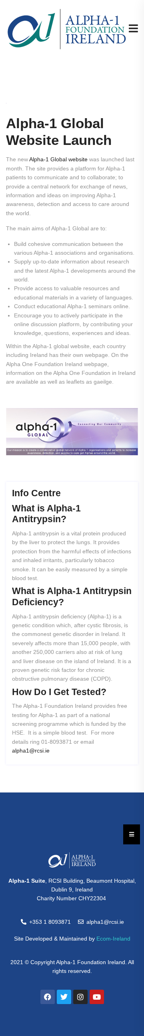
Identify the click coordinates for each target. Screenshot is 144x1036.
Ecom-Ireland (113, 938)
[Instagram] (80, 997)
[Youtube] (97, 997)
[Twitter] (64, 997)
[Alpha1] (67, 29)
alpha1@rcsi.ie (31, 750)
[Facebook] (47, 997)
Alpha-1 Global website (58, 159)
